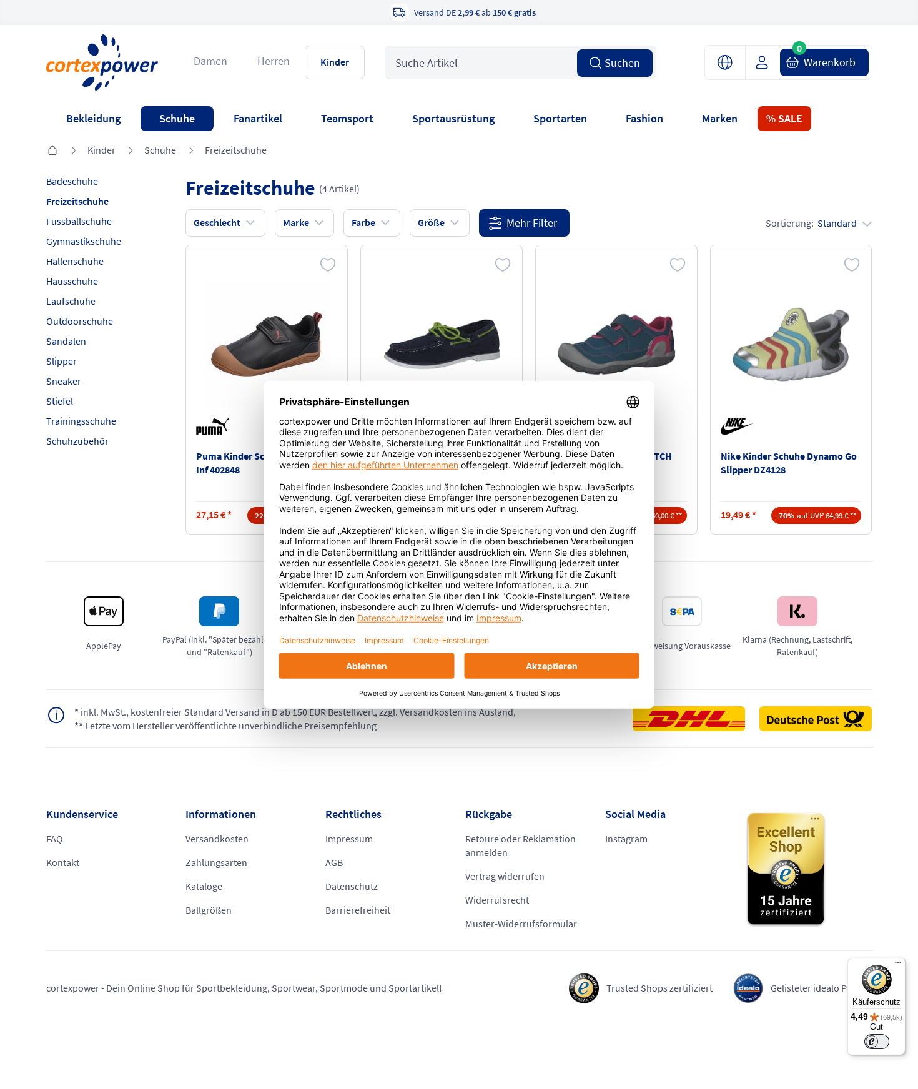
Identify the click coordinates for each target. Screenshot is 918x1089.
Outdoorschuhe (79, 321)
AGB (334, 862)
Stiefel (59, 401)
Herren (273, 61)
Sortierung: (811, 223)
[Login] (766, 62)
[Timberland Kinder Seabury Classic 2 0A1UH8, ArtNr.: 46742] (441, 344)
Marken (720, 118)
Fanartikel (258, 118)
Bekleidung (93, 118)
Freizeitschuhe (236, 150)
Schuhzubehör (77, 441)
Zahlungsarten (216, 862)
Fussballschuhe (79, 221)
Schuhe (177, 118)
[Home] (52, 151)
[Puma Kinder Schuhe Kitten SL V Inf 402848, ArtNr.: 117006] (266, 344)
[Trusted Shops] (808, 870)
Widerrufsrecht (497, 900)
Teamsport (347, 118)
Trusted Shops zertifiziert (659, 988)
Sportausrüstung (453, 118)
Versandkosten (217, 838)
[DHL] (695, 718)
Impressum (349, 838)
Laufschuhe (71, 301)
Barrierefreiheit (357, 910)
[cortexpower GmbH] (102, 62)
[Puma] (215, 426)
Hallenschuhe (75, 261)
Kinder (334, 62)
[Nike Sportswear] (739, 426)
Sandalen (66, 341)
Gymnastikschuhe (83, 241)
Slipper (61, 361)
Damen (210, 61)
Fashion (644, 118)
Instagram (626, 838)
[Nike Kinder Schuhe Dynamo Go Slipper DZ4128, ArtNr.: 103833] (790, 344)
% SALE (784, 118)
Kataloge (203, 886)
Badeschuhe (72, 181)
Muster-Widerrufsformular (521, 923)
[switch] (876, 1041)
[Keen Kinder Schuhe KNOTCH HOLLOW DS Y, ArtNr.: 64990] (616, 344)
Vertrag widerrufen (505, 876)
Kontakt (62, 862)
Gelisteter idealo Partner (821, 988)
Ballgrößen (208, 910)
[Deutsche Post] (815, 718)
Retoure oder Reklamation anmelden (520, 845)
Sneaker (63, 381)
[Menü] (898, 965)
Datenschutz (351, 886)
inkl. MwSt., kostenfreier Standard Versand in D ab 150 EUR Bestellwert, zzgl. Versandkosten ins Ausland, (295, 712)
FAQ (54, 838)
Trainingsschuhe (81, 421)
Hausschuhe (72, 281)
